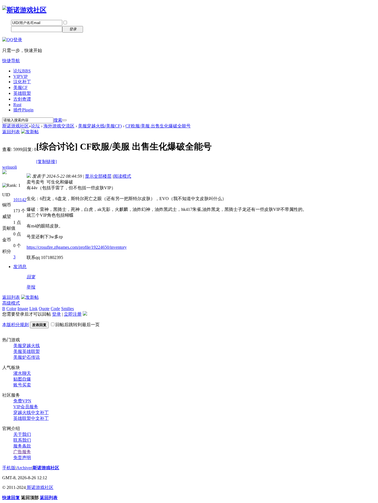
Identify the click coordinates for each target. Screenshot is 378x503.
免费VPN (22, 401)
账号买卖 (22, 385)
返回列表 (11, 131)
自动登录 (77, 22)
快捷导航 (11, 60)
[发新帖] (30, 131)
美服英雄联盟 (26, 351)
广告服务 (22, 451)
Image (22, 308)
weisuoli (9, 167)
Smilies (67, 308)
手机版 (8, 467)
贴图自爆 (22, 379)
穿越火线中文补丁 (31, 412)
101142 (19, 199)
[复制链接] (46, 161)
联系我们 (22, 440)
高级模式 (11, 303)
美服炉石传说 (26, 357)
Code (55, 308)
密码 (6, 29)
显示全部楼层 (98, 176)
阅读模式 (122, 176)
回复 (31, 276)
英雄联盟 (22, 93)
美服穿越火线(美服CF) (100, 126)
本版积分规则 (15, 324)
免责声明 (22, 457)
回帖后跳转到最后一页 (77, 324)
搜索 (57, 120)
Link (33, 308)
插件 (23, 110)
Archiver (24, 467)
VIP (20, 76)
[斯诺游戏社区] (24, 10)
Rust (17, 104)
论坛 (22, 71)
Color (11, 308)
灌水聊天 (22, 373)
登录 (56, 314)
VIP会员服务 (25, 406)
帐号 (6, 22)
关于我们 (22, 434)
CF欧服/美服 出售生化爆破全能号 (158, 126)
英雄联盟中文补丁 (31, 418)
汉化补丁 (22, 81)
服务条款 (22, 446)
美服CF (20, 87)
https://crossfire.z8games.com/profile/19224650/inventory (77, 247)
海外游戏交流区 (58, 126)
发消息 (20, 266)
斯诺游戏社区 (15, 126)
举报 (31, 287)
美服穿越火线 (26, 345)
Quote (44, 308)
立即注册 (95, 29)
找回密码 (95, 22)
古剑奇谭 (22, 99)
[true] (64, 120)
